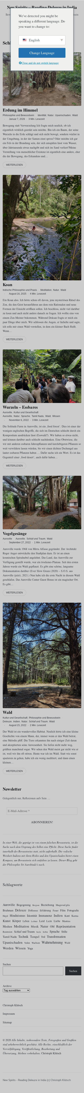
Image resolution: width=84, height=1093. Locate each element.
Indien (16, 721)
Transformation (56, 936)
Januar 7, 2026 (17, 119)
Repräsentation (65, 926)
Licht (49, 921)
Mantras (66, 921)
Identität (42, 115)
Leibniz (34, 921)
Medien (7, 926)
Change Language (42, 53)
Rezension (7, 931)
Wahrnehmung (52, 942)
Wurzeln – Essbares (20, 407)
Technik (23, 936)
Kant (67, 915)
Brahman (8, 910)
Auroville (7, 412)
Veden (27, 942)
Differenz (33, 910)
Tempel (34, 936)
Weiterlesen (14, 165)
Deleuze (7, 721)
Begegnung (24, 905)
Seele (38, 931)
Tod (43, 937)
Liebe (57, 921)
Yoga (30, 948)
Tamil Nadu (38, 416)
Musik (35, 926)
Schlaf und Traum (36, 538)
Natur (51, 115)
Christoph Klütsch (13, 1005)
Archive (7, 986)
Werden (8, 948)
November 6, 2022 (19, 420)
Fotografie (73, 910)
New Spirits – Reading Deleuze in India (42, 7)
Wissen (56, 416)
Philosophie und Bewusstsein (18, 115)
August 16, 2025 (17, 293)
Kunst (7, 920)
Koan (7, 284)
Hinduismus (17, 915)
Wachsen (36, 942)
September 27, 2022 (20, 542)
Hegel (5, 915)
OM (52, 926)
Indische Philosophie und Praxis (20, 289)
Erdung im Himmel (20, 110)
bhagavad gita (63, 905)
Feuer (55, 910)
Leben (26, 921)
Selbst (45, 931)
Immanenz (45, 915)
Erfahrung (45, 910)
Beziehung (47, 905)
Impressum (9, 1014)
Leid (42, 921)
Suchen (7, 964)
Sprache (25, 416)
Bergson (35, 905)
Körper (16, 921)
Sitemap (7, 1022)
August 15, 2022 (17, 725)
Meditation (46, 289)
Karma (74, 915)
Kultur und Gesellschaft (26, 412)
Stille (64, 931)
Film (62, 910)
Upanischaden (63, 115)
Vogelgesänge (15, 533)
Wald (75, 115)
